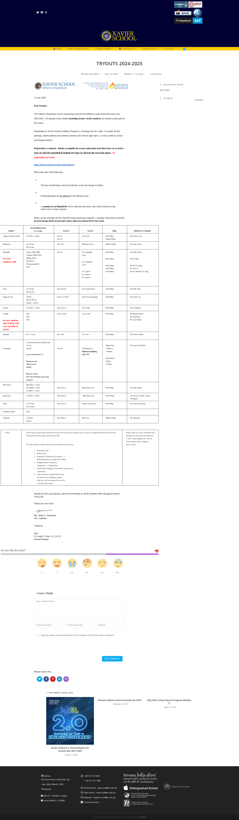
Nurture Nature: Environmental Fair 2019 (119, 700)
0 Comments (156, 74)
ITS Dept (143, 817)
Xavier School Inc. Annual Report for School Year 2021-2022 (70, 749)
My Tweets (165, 90)
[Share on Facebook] (46, 679)
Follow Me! (199, 100)
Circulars (139, 74)
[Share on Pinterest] (53, 679)
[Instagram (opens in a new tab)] (46, 12)
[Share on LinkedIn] (59, 679)
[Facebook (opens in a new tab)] (42, 12)
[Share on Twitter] (39, 679)
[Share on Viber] (66, 679)
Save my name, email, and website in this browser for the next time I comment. (77, 635)
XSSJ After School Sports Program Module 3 (169, 702)
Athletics (128, 74)
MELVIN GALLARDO (90, 74)
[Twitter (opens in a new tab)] (38, 12)
